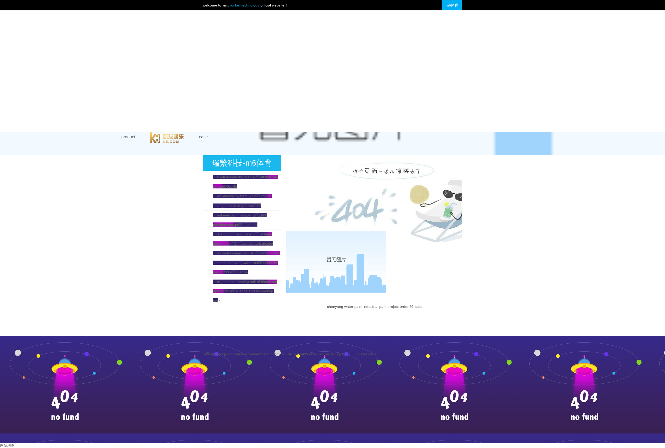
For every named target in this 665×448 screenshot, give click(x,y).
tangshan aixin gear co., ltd (238, 205)
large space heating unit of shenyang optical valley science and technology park (245, 291)
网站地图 (7, 445)
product (128, 137)
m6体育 (452, 5)
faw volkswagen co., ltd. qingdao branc (248, 253)
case (203, 137)
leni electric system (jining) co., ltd (244, 196)
